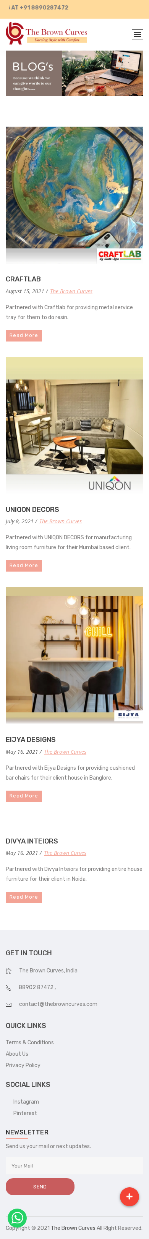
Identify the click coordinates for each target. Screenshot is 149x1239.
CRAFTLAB (23, 279)
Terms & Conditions (30, 1042)
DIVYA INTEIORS (32, 841)
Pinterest (23, 1113)
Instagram (24, 1102)
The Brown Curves (71, 291)
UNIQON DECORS (32, 509)
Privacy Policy (23, 1065)
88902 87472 (37, 987)
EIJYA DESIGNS (31, 739)
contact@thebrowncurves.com (58, 1004)
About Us (17, 1054)
